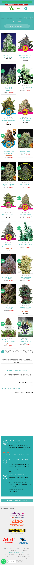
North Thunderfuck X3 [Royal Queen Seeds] (25, 57)
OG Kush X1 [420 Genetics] (25, 185)
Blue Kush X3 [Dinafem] (9, 307)
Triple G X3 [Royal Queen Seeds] (25, 119)
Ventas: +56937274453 (17, 552)
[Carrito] (29, 8)
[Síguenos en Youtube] (21, 561)
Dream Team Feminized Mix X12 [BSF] (25, 341)
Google (27, 454)
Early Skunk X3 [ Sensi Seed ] (25, 245)
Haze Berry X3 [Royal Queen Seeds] (8, 215)
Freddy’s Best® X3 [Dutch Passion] (25, 277)
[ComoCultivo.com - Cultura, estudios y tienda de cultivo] (14, 8)
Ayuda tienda (22, 550)
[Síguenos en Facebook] (12, 561)
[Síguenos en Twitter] (18, 561)
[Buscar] (25, 8)
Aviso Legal (26, 549)
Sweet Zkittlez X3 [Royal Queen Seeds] (25, 215)
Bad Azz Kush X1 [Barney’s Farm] (25, 152)
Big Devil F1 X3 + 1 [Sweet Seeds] (8, 56)
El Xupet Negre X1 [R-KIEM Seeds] (8, 277)
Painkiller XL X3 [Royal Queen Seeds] (8, 119)
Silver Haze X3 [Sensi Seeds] (25, 88)
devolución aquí (26, 450)
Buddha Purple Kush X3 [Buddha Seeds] (8, 340)
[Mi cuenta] (32, 8)
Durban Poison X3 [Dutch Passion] (25, 307)
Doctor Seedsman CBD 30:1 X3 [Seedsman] (8, 88)
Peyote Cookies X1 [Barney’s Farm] (8, 185)
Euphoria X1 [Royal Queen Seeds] (8, 152)
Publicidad (12, 550)
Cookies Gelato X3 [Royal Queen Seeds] (8, 245)
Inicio (3, 18)
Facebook (21, 454)
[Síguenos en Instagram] (15, 561)
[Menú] (2, 8)
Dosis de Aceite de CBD (12, 549)
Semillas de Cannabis (14, 18)
